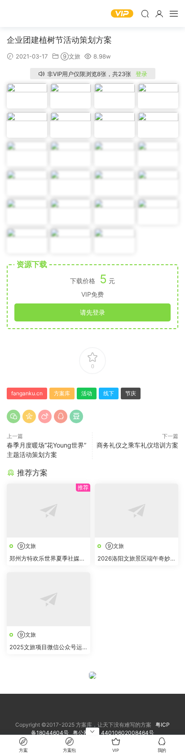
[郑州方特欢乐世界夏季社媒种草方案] (48, 511)
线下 (108, 393)
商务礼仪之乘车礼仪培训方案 (137, 445)
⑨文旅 (70, 56)
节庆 (130, 393)
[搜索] (145, 13)
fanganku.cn (27, 393)
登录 (141, 74)
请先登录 (92, 312)
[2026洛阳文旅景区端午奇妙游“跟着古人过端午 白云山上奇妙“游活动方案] (136, 511)
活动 (86, 393)
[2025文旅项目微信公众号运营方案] (48, 599)
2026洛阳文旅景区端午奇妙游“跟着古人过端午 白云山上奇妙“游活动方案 (134, 559)
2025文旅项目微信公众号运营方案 (45, 647)
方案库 (34, 13)
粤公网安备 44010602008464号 (113, 732)
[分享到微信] (13, 416)
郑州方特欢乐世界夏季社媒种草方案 (47, 559)
